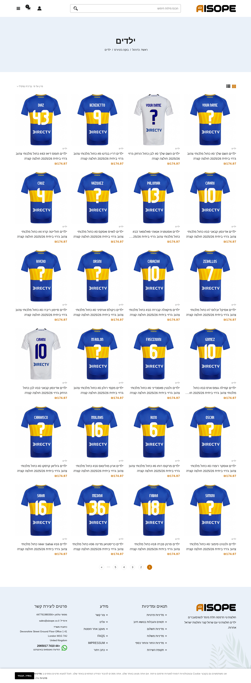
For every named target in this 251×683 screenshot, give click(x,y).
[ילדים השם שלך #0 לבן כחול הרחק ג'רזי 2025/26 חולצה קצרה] (154, 120)
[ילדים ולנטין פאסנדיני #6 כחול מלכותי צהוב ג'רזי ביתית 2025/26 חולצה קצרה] (154, 354)
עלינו (102, 622)
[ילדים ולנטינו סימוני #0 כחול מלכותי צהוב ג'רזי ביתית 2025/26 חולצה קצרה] (210, 510)
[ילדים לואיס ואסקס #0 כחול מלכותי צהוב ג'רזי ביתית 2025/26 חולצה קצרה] (97, 198)
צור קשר (100, 615)
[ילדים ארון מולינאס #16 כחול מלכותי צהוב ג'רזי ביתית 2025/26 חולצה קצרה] (97, 432)
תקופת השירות (155, 650)
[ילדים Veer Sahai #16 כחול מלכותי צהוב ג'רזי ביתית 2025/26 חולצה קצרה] (41, 510)
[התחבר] (39, 8)
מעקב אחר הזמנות (94, 629)
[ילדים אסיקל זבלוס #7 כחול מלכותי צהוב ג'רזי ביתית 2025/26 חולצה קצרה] (210, 276)
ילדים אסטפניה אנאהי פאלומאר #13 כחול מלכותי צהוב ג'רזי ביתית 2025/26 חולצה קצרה (155, 236)
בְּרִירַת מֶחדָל (25, 86)
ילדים (234, 148)
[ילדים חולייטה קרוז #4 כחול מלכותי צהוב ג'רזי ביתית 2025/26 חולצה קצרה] (41, 198)
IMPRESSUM (96, 643)
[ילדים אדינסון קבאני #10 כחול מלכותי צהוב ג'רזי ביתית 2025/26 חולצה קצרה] (210, 198)
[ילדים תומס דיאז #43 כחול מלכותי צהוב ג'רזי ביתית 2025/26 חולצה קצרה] (41, 120)
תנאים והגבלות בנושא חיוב (148, 622)
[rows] (228, 86)
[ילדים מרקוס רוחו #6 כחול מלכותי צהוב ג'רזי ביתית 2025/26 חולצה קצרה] (154, 432)
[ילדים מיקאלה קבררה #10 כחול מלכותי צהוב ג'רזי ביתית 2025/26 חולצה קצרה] (154, 276)
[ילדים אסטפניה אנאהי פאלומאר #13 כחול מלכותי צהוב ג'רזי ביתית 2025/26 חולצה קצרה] (154, 198)
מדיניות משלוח (155, 636)
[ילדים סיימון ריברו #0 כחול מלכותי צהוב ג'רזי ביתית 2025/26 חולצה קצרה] (41, 276)
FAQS (101, 636)
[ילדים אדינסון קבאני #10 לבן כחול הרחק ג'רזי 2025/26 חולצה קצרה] (41, 354)
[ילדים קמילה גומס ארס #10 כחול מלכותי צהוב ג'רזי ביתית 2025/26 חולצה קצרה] (210, 354)
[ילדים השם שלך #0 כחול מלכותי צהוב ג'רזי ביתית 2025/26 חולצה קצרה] (210, 120)
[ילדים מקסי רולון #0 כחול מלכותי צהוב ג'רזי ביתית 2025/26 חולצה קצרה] (97, 354)
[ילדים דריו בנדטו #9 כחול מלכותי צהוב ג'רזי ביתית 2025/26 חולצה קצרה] (97, 120)
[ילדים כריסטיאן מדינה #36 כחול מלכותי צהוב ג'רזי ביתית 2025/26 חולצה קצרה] (97, 510)
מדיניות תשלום (155, 629)
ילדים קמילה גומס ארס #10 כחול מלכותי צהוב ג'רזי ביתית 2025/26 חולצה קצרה (210, 393)
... (108, 566)
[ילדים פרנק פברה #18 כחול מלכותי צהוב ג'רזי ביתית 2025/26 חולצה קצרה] (154, 510)
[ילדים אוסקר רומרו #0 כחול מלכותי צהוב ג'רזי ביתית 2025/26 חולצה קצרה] (210, 432)
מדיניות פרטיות (155, 615)
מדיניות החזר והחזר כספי (149, 643)
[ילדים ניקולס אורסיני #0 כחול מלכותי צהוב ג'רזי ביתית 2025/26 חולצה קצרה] (97, 276)
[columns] (234, 86)
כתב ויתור (99, 650)
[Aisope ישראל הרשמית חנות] (216, 8)
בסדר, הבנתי (24, 675)
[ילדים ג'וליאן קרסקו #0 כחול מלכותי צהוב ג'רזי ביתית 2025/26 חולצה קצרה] (41, 432)
